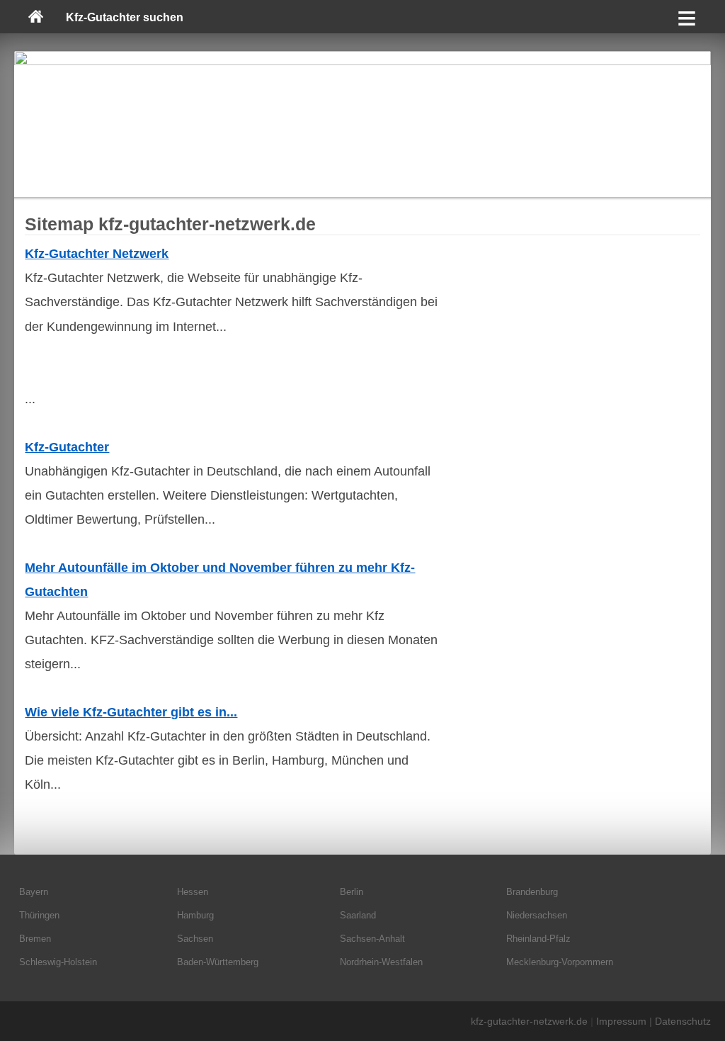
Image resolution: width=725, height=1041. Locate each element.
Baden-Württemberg (217, 962)
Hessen (192, 892)
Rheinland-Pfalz (538, 938)
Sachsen (195, 938)
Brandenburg (532, 892)
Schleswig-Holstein (58, 962)
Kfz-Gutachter (67, 447)
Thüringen (39, 915)
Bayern (33, 892)
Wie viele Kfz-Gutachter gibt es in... (131, 712)
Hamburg (195, 915)
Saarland (358, 915)
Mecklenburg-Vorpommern (559, 962)
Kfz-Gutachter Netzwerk (97, 254)
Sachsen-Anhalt (372, 938)
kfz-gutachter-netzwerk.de (529, 1021)
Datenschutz (683, 1021)
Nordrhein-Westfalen (381, 962)
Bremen (35, 938)
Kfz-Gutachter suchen (124, 17)
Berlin (351, 892)
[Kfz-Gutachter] (362, 124)
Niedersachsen (536, 915)
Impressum (621, 1021)
